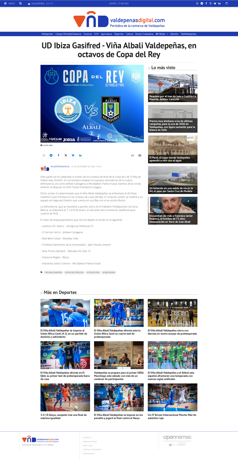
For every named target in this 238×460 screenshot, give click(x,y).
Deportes (119, 33)
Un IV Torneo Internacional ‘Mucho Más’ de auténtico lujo (172, 416)
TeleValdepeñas (188, 33)
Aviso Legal (88, 445)
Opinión (174, 33)
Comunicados (89, 453)
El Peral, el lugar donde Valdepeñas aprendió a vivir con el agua (169, 159)
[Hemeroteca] (227, 3)
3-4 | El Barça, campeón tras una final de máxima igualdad (63, 416)
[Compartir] (198, 3)
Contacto (87, 437)
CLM (96, 33)
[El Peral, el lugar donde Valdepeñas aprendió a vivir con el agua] (173, 149)
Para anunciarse (90, 441)
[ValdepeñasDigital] (119, 19)
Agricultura (106, 33)
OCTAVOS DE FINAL (93, 272)
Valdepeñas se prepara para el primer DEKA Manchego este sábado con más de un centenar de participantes (119, 376)
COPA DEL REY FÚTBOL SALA (74, 272)
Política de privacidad (92, 449)
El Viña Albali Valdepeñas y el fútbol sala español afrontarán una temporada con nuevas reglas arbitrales (171, 376)
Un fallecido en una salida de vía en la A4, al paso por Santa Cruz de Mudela (171, 189)
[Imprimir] (132, 155)
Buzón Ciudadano (144, 33)
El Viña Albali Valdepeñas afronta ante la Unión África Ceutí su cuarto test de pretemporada (117, 334)
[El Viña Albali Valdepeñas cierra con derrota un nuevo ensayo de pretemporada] (172, 313)
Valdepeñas (47, 33)
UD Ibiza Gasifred (109, 272)
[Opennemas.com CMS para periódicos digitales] (177, 441)
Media (162, 33)
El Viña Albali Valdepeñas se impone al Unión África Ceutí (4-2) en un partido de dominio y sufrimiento (63, 334)
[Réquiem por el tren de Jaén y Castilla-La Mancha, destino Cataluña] (173, 87)
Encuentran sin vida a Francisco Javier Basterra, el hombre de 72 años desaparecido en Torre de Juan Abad (171, 218)
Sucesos (88, 33)
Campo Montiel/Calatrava (68, 33)
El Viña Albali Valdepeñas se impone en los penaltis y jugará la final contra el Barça (118, 416)
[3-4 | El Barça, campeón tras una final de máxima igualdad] (65, 397)
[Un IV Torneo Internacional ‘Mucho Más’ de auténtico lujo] (172, 397)
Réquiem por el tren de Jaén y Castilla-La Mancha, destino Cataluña (172, 98)
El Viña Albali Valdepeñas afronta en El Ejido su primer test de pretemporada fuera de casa (65, 376)
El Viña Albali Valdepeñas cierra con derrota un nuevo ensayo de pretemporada (172, 332)
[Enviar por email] (139, 155)
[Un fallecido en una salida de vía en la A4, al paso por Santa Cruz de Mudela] (173, 179)
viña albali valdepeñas (53, 272)
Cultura (129, 33)
